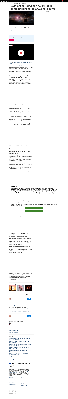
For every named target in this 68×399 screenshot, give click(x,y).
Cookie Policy (20, 205)
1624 (42, 189)
